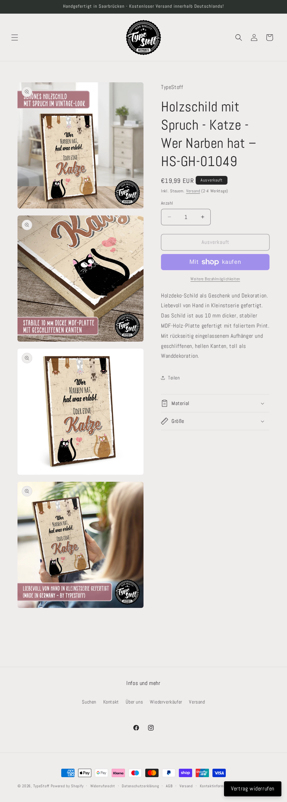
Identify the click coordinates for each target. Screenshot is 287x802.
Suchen (89, 702)
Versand (193, 191)
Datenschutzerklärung (140, 785)
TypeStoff (41, 785)
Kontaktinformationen (218, 785)
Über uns (134, 702)
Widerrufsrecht (102, 785)
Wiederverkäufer (166, 702)
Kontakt (111, 702)
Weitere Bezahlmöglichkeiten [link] (215, 279)
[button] (14, 37)
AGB (169, 785)
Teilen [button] (174, 378)
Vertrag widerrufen (252, 788)
